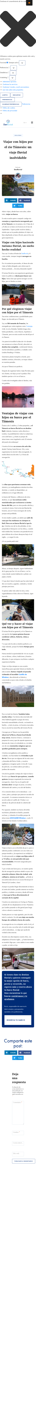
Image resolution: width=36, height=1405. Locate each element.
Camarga (29, 326)
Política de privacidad (10, 110)
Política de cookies (9, 108)
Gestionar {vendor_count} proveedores (16, 87)
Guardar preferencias (10, 104)
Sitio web (16, 1153)
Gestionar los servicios (10, 84)
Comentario (17, 1102)
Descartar (17, 95)
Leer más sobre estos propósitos (13, 90)
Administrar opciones (9, 81)
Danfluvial (24, 253)
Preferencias (7, 99)
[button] (18, 29)
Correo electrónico (18, 1143)
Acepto (5, 95)
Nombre (16, 1132)
